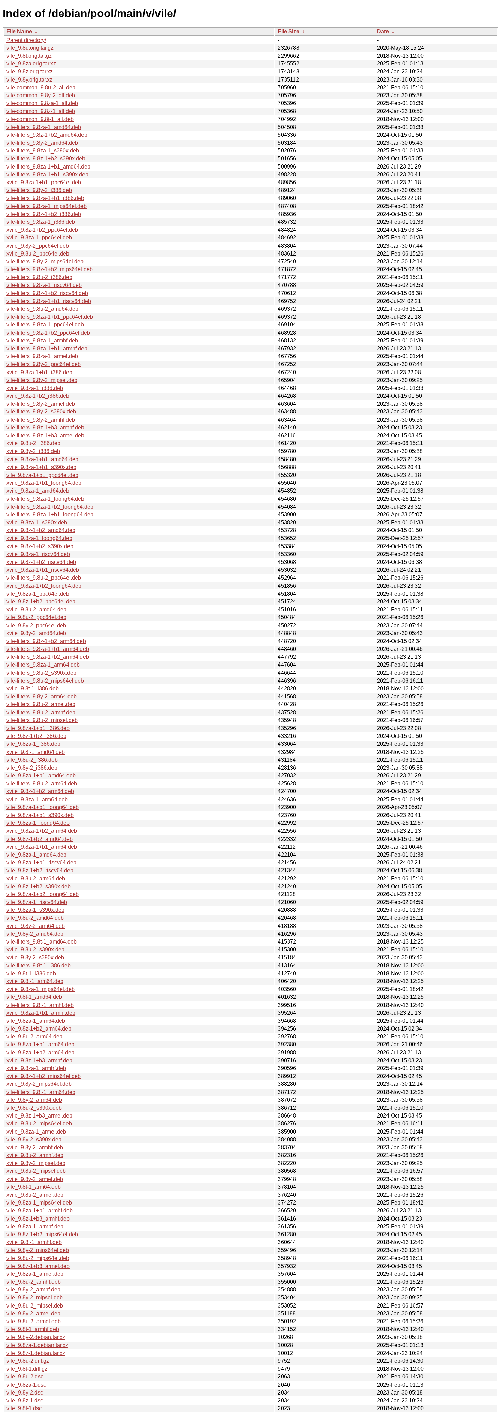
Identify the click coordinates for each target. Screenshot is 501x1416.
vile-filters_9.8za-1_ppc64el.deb (45, 324)
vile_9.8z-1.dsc (24, 1400)
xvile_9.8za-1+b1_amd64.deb (42, 459)
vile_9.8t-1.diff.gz (26, 1369)
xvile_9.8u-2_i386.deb (33, 443)
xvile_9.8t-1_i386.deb (32, 688)
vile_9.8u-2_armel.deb (33, 1321)
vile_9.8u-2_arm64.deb (34, 1036)
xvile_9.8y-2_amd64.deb (36, 633)
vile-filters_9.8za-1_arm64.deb (43, 665)
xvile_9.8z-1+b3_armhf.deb (39, 1060)
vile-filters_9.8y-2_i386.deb (39, 190)
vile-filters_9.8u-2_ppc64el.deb (43, 578)
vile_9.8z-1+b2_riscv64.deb (39, 870)
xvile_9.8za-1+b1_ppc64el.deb (43, 182)
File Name (19, 31)
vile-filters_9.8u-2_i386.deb (39, 277)
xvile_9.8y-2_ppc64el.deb (37, 246)
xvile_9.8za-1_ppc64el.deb (39, 237)
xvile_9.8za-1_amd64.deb (37, 491)
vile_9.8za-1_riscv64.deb (36, 902)
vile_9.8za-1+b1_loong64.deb (42, 807)
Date (383, 31)
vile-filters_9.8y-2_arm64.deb (41, 696)
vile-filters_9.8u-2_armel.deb (40, 704)
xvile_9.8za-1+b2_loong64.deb (43, 586)
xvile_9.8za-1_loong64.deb (39, 538)
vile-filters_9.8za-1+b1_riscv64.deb (48, 301)
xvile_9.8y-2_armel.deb (34, 1179)
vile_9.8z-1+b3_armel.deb (38, 1266)
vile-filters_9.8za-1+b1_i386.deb (45, 198)
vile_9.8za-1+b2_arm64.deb (40, 1052)
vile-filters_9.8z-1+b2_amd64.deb (46, 135)
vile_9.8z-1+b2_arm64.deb (38, 1029)
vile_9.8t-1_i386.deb (31, 973)
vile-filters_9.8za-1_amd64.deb (43, 127)
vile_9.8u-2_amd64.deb (35, 918)
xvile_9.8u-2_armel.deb (34, 1195)
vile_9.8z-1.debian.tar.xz (35, 1353)
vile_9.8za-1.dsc (26, 1385)
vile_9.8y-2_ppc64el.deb (36, 625)
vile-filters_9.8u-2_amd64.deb (42, 309)
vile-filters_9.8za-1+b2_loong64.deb (49, 507)
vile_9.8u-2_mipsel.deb (34, 1306)
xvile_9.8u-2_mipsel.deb (36, 1171)
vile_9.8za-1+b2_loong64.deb (42, 894)
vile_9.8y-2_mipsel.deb (34, 1297)
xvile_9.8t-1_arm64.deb (34, 981)
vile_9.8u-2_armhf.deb (33, 1282)
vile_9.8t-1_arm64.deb (33, 1187)
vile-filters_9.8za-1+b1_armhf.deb (46, 348)
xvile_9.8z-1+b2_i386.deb (37, 396)
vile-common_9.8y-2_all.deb (40, 95)
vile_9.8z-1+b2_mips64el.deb (42, 1234)
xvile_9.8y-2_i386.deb (33, 451)
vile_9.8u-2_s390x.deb (34, 1108)
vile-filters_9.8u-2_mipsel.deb (42, 720)
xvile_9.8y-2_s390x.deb (35, 957)
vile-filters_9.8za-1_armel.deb (42, 356)
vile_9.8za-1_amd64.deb (36, 855)
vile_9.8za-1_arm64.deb (35, 1021)
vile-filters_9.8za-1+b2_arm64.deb (47, 657)
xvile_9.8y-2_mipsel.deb (35, 1163)
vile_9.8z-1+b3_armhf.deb (38, 1219)
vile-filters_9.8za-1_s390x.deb (42, 151)
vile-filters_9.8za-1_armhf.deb (42, 341)
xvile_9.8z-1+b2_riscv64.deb (41, 562)
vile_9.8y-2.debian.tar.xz (35, 1337)
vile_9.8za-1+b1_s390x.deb (40, 815)
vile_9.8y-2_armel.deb (33, 1313)
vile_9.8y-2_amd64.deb (34, 934)
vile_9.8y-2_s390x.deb (33, 1139)
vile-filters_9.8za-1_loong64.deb (45, 499)
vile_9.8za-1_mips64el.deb (39, 1203)
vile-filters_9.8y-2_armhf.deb (40, 420)
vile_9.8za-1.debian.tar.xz (37, 1345)
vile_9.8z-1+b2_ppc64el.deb (40, 601)
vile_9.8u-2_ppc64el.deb (36, 617)
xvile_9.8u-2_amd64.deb (36, 609)
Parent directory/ (26, 40)
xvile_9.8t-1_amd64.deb (35, 752)
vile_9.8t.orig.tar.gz (29, 56)
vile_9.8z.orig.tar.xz (29, 71)
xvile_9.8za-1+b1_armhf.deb (40, 1013)
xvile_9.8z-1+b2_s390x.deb (39, 546)
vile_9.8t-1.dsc (24, 1408)
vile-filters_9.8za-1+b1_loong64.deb (49, 514)
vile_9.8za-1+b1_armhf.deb (39, 1210)
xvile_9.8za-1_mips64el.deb (40, 989)
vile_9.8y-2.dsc (24, 1393)
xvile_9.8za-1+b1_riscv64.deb (42, 570)
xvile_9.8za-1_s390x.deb (36, 522)
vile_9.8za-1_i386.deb (33, 744)
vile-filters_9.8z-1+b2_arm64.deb (46, 641)
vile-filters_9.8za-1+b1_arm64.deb (47, 649)
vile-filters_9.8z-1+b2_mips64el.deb (49, 269)
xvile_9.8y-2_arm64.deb (35, 926)
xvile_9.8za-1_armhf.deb (36, 1068)
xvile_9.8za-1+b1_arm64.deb (41, 847)
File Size (288, 31)
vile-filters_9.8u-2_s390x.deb (41, 673)
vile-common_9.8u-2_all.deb (40, 87)
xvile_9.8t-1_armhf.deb (34, 1242)
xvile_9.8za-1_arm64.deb (37, 799)
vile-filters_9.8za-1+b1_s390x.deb (47, 174)
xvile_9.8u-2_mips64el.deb (39, 1123)
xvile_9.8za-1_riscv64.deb (38, 554)
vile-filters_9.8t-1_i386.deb (38, 965)
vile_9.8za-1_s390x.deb (35, 910)
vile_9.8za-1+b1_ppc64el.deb (42, 475)
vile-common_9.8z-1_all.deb (40, 111)
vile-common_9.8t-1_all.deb (40, 119)
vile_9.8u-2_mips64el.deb (37, 1258)
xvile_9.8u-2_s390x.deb (35, 949)
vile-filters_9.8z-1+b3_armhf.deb (45, 427)
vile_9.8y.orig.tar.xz (29, 80)
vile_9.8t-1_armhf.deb (32, 1329)
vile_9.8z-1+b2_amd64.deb (39, 839)
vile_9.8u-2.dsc (24, 1376)
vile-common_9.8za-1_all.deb (42, 103)
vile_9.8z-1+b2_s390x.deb (38, 886)
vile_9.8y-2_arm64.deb (34, 1100)
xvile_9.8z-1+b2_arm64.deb (40, 791)
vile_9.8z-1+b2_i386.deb (36, 736)
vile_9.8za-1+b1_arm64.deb (40, 1044)
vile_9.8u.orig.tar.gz (30, 48)
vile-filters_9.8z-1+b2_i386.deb (43, 214)
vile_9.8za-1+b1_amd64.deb (41, 775)
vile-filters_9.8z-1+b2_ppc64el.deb (48, 333)
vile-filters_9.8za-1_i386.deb (40, 222)
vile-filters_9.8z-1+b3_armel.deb (45, 435)
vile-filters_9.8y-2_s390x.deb (41, 411)
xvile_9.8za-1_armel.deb (36, 1132)
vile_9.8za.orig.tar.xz (31, 64)
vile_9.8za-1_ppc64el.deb (37, 594)
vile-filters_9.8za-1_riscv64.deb (44, 285)
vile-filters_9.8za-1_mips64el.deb (46, 206)
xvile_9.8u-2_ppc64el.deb (37, 254)
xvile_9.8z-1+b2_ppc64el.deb (42, 230)
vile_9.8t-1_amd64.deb (34, 997)
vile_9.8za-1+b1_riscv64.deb (41, 862)
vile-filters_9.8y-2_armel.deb (40, 404)
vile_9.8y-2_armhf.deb (33, 1290)
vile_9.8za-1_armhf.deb (34, 1226)
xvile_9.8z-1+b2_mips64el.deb (43, 1076)
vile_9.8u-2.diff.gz (27, 1361)
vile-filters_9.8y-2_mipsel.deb (41, 380)
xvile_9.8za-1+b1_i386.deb (39, 372)
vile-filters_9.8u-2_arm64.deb (41, 783)
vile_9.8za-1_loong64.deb (38, 823)
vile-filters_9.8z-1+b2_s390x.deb (45, 158)
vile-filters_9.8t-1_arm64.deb (40, 1092)
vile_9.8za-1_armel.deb (34, 1274)
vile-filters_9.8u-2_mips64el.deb (45, 681)
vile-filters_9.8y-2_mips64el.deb (45, 261)
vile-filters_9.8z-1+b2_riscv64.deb (47, 293)
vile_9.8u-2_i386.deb (32, 760)
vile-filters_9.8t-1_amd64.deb (41, 942)
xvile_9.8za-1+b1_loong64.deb (43, 483)
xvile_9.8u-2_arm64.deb (35, 878)
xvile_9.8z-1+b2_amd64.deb (40, 530)
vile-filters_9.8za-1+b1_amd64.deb (48, 167)
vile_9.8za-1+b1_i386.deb (38, 728)
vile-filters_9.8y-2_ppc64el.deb (43, 364)
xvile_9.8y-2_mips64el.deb (39, 1084)
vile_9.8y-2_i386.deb (31, 768)
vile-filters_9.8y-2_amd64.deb (42, 143)
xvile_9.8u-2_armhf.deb (34, 1155)
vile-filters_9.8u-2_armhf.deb (40, 712)
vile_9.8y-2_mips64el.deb (37, 1250)
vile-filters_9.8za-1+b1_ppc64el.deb (49, 317)
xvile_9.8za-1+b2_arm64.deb (41, 831)
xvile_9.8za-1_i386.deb (34, 388)
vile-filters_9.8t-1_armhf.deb (40, 1005)
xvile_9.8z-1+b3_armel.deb (39, 1116)
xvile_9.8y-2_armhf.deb (34, 1147)
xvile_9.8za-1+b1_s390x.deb (41, 467)
